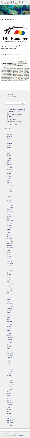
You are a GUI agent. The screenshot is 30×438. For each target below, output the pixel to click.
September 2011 (10, 424)
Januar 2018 (9, 321)
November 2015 (10, 355)
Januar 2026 (9, 164)
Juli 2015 (8, 360)
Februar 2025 (9, 180)
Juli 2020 (8, 272)
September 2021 (10, 247)
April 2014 (9, 378)
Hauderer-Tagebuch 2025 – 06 (18, 109)
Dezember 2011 (10, 420)
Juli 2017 (8, 330)
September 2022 (10, 225)
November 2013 (10, 384)
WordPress (20, 435)
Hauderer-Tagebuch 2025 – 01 (17, 114)
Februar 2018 (9, 319)
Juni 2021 (9, 252)
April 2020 (9, 277)
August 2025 (9, 171)
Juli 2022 (8, 229)
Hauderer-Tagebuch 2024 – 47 (18, 121)
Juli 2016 (8, 344)
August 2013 (9, 389)
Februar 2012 (9, 416)
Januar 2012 (9, 418)
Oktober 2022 (9, 223)
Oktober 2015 (9, 357)
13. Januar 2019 (4, 57)
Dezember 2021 (10, 241)
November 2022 (10, 222)
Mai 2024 (8, 196)
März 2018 (9, 317)
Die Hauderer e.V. (7, 20)
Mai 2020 (8, 276)
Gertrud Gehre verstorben (19, 123)
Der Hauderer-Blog (12, 2)
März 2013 (9, 398)
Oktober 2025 (9, 167)
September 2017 (10, 326)
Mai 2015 (8, 364)
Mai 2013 (8, 395)
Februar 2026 (9, 162)
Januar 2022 (9, 240)
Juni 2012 (9, 409)
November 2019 (10, 285)
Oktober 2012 (9, 404)
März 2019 (9, 299)
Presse (8, 58)
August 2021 (9, 249)
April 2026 (9, 158)
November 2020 (10, 265)
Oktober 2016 (9, 339)
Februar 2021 (9, 259)
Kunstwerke (9, 140)
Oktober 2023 (9, 209)
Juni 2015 (9, 362)
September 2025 (10, 169)
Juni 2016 (9, 346)
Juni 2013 (9, 393)
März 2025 (9, 178)
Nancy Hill (9, 109)
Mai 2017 (8, 332)
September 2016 (10, 341)
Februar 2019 (9, 301)
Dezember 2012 (10, 402)
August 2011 (9, 425)
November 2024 (10, 185)
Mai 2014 (8, 377)
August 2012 (9, 406)
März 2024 (9, 200)
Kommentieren (12, 22)
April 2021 (9, 256)
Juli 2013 (8, 391)
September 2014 (10, 373)
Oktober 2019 (9, 286)
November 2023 (10, 207)
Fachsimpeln (9, 136)
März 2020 (9, 279)
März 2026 (9, 160)
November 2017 (10, 323)
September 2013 (10, 387)
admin (8, 114)
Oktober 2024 (9, 187)
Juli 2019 (8, 292)
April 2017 (9, 333)
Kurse (22, 57)
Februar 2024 (9, 202)
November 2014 (10, 369)
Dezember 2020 (10, 263)
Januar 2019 (9, 303)
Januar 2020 (9, 281)
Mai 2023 (8, 218)
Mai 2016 (8, 348)
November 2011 (10, 422)
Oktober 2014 (9, 371)
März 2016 (9, 351)
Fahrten (8, 138)
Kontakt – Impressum (11, 96)
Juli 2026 (8, 153)
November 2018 (10, 306)
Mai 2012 (8, 411)
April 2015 (9, 366)
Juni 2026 (9, 155)
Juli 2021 (8, 250)
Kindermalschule (16, 58)
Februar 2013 (9, 400)
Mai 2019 (8, 295)
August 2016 (9, 342)
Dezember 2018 (10, 305)
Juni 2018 (9, 314)
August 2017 (9, 328)
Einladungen (9, 134)
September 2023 (10, 211)
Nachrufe (14, 119)
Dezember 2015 (10, 353)
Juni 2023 (9, 216)
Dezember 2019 (10, 283)
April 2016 (9, 350)
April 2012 (9, 413)
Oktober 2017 (9, 324)
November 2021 (10, 243)
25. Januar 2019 (4, 22)
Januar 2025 (9, 182)
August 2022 (9, 227)
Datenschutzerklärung (11, 94)
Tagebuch (9, 147)
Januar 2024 (9, 203)
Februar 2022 (9, 238)
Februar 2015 (9, 368)
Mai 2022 (8, 232)
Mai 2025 (8, 175)
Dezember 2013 (10, 382)
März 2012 (9, 415)
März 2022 (9, 236)
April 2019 (9, 297)
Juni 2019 (9, 294)
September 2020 (10, 268)
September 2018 (10, 310)
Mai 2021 (8, 254)
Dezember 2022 (10, 220)
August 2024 (9, 191)
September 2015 (10, 359)
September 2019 (10, 288)
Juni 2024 (9, 194)
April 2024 (9, 198)
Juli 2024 (8, 193)
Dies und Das (24, 22)
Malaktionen (3, 58)
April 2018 (9, 315)
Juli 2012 (8, 407)
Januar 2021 (9, 261)
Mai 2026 (8, 157)
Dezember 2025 (10, 166)
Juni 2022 (9, 231)
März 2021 (9, 258)
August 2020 (9, 270)
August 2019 (9, 290)
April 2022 (9, 234)
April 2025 (9, 176)
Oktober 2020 (9, 267)
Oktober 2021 (9, 245)
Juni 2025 (9, 173)
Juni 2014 (9, 375)
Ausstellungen (10, 131)
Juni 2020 (9, 274)
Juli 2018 (8, 312)
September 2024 (10, 189)
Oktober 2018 (9, 308)
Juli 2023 (8, 214)
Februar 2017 (9, 335)
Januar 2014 (9, 380)
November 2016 (10, 337)
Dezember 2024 (10, 184)
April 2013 (9, 397)
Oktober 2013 (9, 386)
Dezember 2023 (10, 205)
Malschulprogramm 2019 (10, 54)
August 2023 (9, 213)
